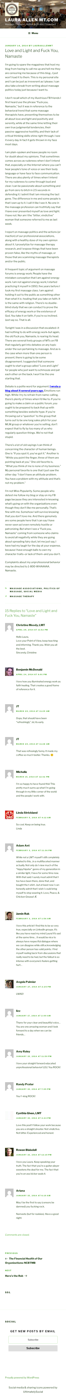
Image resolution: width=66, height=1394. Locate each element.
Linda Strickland (27, 812)
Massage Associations (26, 588)
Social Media (33, 591)
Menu (35, 33)
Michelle (21, 772)
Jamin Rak (22, 913)
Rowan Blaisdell (26, 1150)
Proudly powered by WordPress (22, 1377)
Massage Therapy (22, 596)
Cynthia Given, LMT (28, 1113)
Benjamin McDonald (29, 669)
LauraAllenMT (43, 45)
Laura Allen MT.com (31, 19)
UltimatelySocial (33, 1391)
